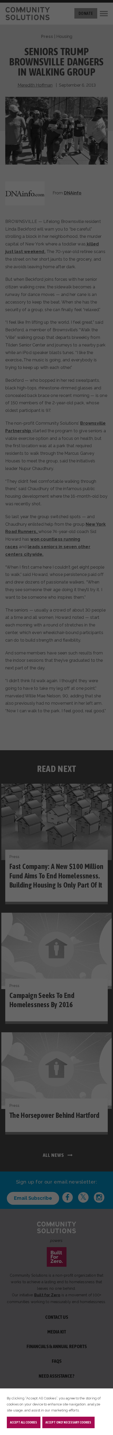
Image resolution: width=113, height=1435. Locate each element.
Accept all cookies (23, 1422)
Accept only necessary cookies (68, 1422)
